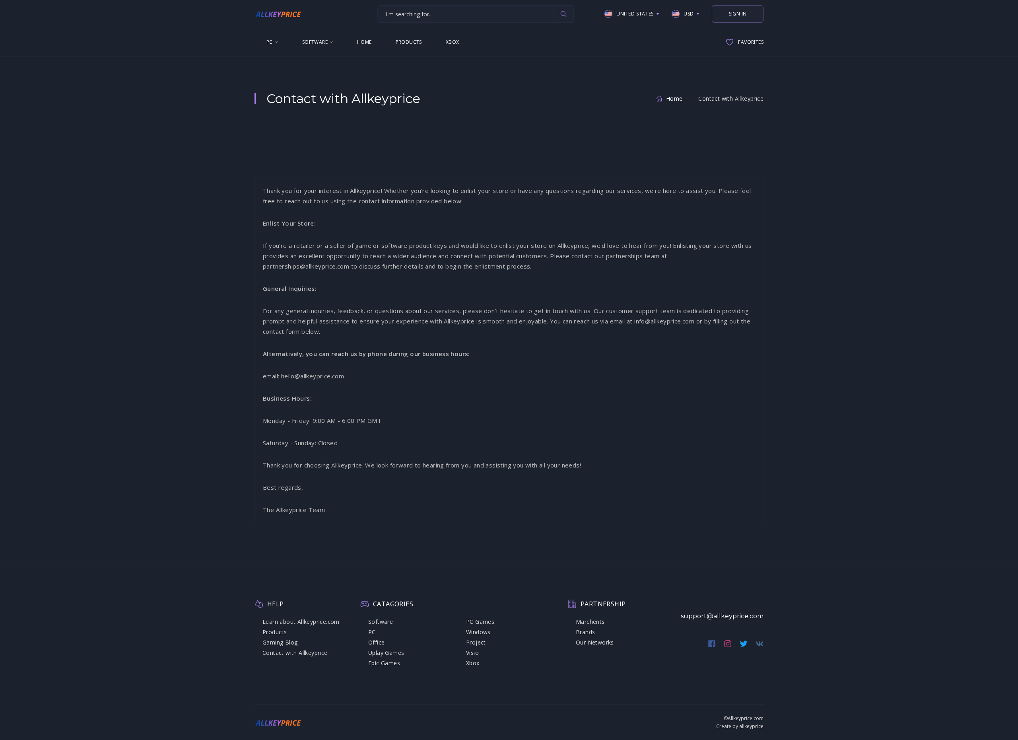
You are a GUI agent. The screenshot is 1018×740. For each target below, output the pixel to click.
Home (364, 42)
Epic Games (384, 663)
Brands (585, 632)
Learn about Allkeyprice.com (301, 621)
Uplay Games (386, 652)
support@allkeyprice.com (722, 616)
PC (269, 42)
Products (409, 42)
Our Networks (595, 642)
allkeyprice (751, 726)
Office (376, 642)
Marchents (590, 621)
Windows (478, 632)
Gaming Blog (279, 642)
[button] (632, 14)
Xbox (452, 42)
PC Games (480, 621)
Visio (472, 652)
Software (315, 42)
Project (476, 642)
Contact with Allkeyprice (295, 652)
